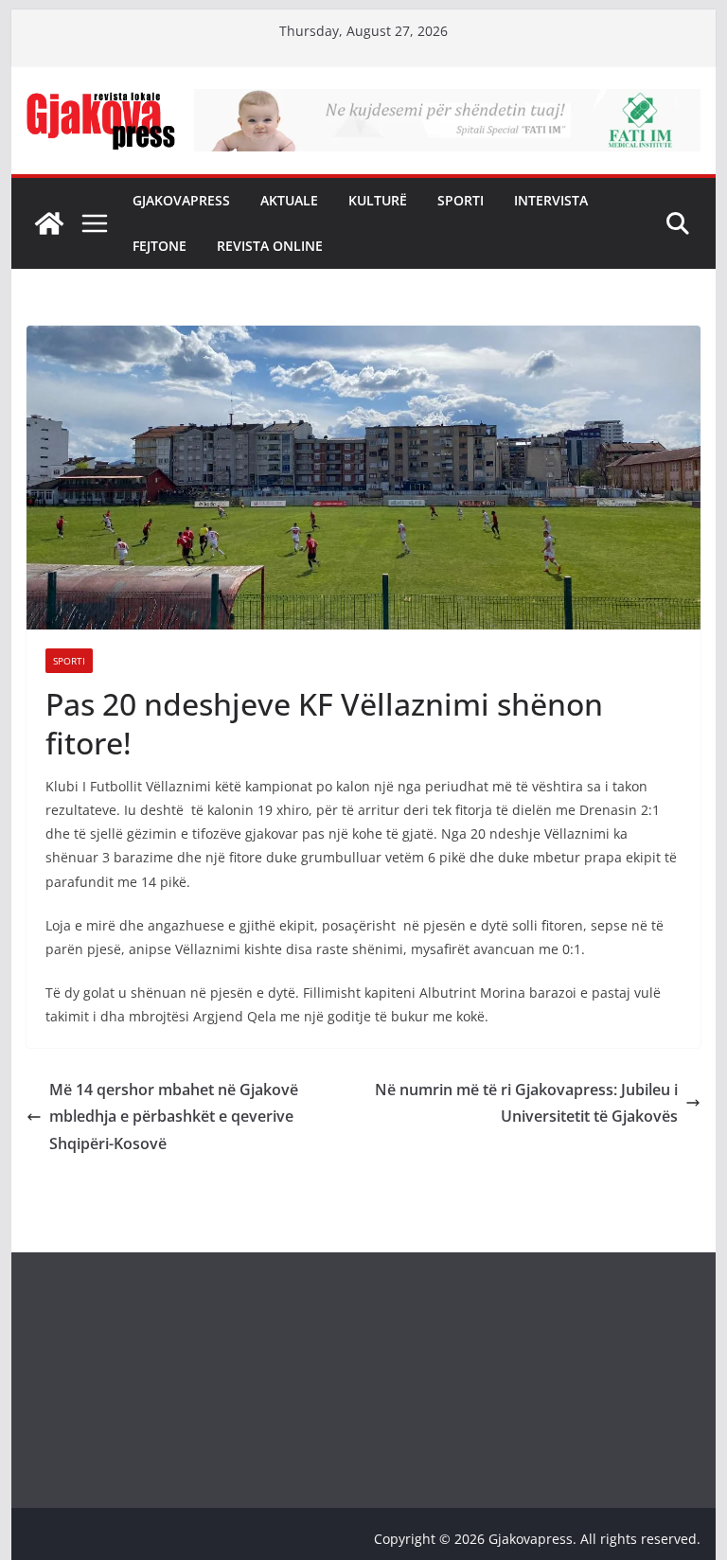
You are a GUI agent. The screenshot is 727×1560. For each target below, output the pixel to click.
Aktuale (289, 200)
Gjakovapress (181, 200)
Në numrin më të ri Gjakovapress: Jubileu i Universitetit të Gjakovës (526, 1103)
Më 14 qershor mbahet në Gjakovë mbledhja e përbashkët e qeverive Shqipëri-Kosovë (173, 1117)
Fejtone (159, 246)
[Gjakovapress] (49, 223)
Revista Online (270, 246)
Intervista (551, 200)
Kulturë (377, 200)
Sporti (460, 200)
